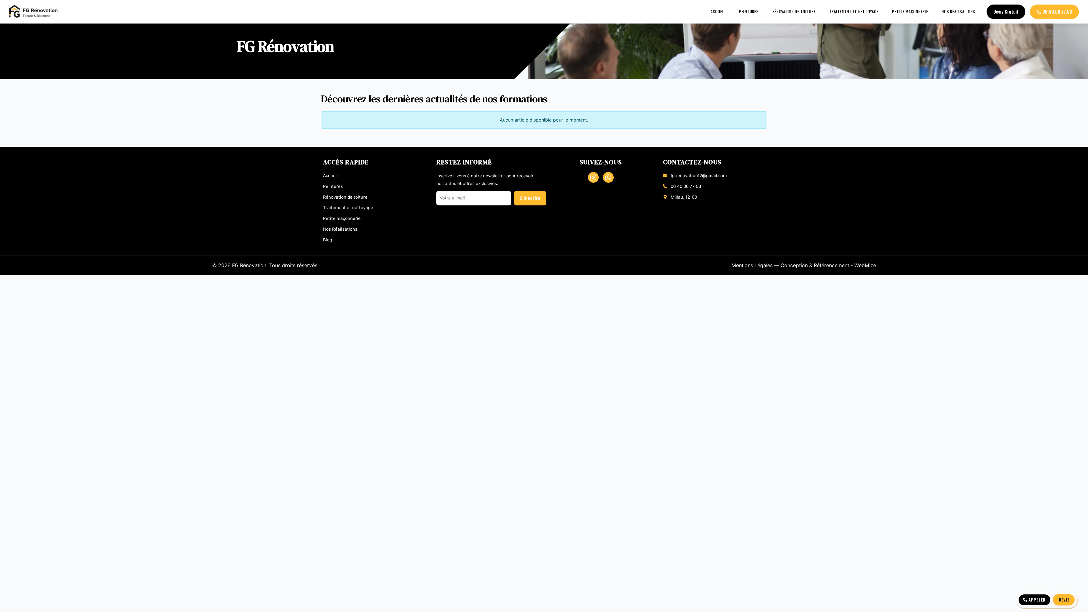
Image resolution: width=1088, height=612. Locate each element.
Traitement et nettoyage (854, 11)
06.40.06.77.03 (1056, 11)
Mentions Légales (752, 265)
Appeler (1037, 600)
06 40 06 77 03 (686, 186)
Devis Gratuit (1006, 11)
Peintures (748, 11)
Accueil (718, 11)
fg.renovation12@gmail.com (699, 175)
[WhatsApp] (608, 177)
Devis (1064, 600)
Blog (327, 240)
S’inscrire (530, 198)
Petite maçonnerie (910, 11)
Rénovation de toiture (794, 11)
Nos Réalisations (958, 11)
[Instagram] (593, 177)
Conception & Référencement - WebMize (828, 265)
